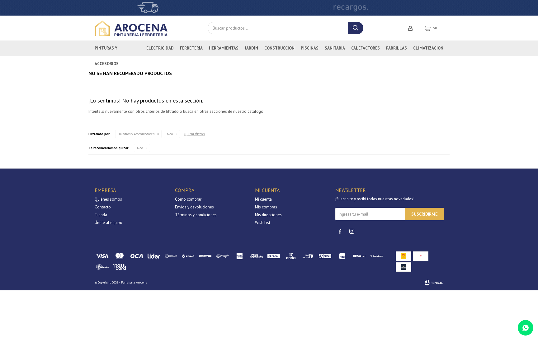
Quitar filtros (194, 133)
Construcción (279, 48)
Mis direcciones (268, 214)
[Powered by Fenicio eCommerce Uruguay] (434, 282)
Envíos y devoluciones (194, 207)
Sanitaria (335, 48)
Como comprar (188, 199)
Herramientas (223, 48)
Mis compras (266, 207)
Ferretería (191, 48)
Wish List (262, 222)
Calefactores (365, 48)
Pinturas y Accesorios (107, 50)
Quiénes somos (108, 199)
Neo (170, 134)
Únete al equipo (108, 222)
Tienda (101, 214)
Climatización (428, 48)
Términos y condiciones (196, 214)
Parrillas (396, 48)
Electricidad (160, 48)
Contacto (103, 207)
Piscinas (310, 48)
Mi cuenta (263, 199)
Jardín (251, 48)
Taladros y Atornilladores (136, 134)
